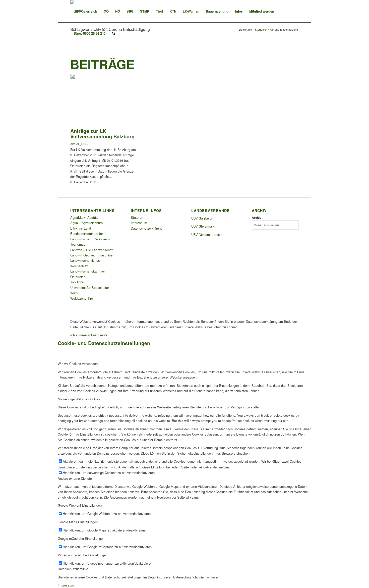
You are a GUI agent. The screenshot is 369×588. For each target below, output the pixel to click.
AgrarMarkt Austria (84, 217)
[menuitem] (85, 11)
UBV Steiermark (203, 226)
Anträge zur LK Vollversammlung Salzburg (102, 133)
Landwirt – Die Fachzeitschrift (91, 249)
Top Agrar (77, 282)
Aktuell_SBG (79, 144)
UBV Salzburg (201, 218)
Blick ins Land (80, 228)
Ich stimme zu (80, 335)
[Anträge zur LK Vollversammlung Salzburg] (103, 77)
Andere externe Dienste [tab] (75, 478)
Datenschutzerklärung (146, 228)
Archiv (256, 218)
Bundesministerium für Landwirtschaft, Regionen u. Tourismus (90, 239)
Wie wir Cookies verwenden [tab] (78, 363)
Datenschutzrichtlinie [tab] (73, 568)
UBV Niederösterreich (206, 234)
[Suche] (113, 33)
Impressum (139, 222)
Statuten (137, 217)
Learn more (99, 335)
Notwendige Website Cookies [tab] (79, 399)
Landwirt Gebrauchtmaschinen (92, 255)
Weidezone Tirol (82, 298)
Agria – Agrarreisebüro (86, 222)
